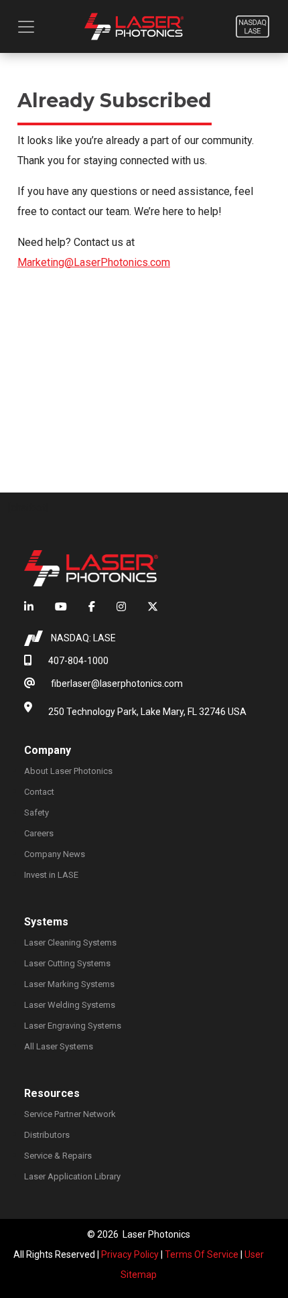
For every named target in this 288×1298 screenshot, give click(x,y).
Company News (54, 854)
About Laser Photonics (68, 771)
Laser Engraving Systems (72, 1026)
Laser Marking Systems (69, 984)
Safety (36, 812)
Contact (39, 792)
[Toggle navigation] (26, 27)
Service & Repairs (58, 1156)
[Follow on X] (147, 607)
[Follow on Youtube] (61, 607)
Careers (39, 833)
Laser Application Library (72, 1176)
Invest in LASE (51, 875)
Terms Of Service (201, 1254)
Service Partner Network (70, 1114)
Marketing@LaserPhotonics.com (93, 262)
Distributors (47, 1135)
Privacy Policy (130, 1254)
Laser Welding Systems (69, 1005)
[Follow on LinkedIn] (34, 607)
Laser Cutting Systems (67, 963)
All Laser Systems (58, 1046)
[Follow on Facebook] (92, 607)
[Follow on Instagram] (121, 607)
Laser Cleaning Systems (70, 942)
